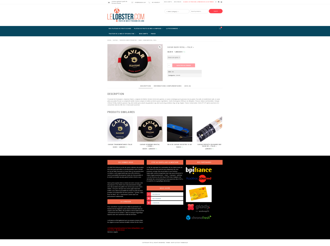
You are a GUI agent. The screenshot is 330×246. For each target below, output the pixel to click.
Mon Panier (177, 1)
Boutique (115, 40)
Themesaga (184, 242)
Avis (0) (188, 86)
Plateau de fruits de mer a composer (147, 28)
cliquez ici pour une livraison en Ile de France (198, 1)
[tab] (146, 86)
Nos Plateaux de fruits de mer (120, 28)
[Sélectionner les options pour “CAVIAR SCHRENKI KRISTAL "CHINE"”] (149, 129)
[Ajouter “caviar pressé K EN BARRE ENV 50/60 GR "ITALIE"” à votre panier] (209, 129)
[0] (220, 29)
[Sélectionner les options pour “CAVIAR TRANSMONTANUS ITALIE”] (120, 129)
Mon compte (168, 1)
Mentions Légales (112, 232)
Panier (153, 33)
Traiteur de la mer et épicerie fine (121, 33)
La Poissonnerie (172, 28)
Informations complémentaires (168, 86)
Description (145, 86)
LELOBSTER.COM (112, 167)
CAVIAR (140, 40)
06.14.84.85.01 (156, 2)
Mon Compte (143, 33)
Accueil (109, 40)
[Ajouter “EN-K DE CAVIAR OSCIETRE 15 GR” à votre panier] (179, 129)
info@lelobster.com (140, 2)
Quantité (187, 56)
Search (216, 11)
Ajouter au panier (184, 65)
